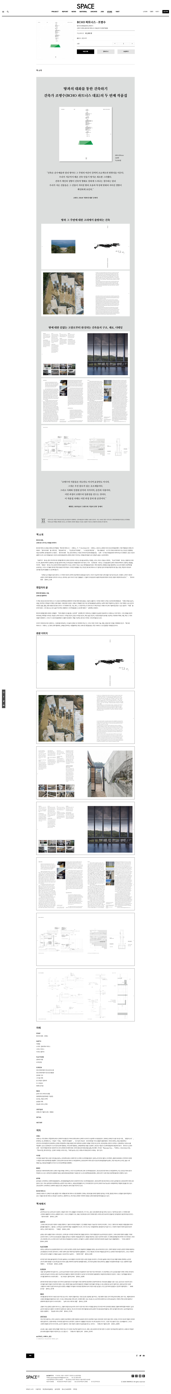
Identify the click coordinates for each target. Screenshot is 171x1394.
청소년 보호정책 (66, 1389)
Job (102, 11)
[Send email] (144, 1356)
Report (65, 11)
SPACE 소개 (29, 1389)
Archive (94, 11)
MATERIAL (83, 11)
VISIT (117, 11)
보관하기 (126, 51)
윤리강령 (57, 1389)
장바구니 (105, 51)
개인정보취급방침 (47, 1389)
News (74, 11)
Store (109, 11)
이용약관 (38, 1389)
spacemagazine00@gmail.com (59, 1377)
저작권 (75, 1389)
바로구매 (85, 51)
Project (55, 11)
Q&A (151, 11)
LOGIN (145, 11)
